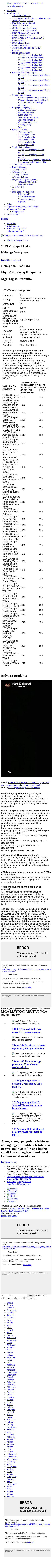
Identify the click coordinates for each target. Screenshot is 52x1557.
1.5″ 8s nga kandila (26, 137)
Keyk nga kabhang (26, 112)
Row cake (22, 127)
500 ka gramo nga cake (22, 20)
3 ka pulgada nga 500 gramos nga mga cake (31, 18)
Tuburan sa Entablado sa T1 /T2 (26, 48)
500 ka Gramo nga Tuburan (24, 30)
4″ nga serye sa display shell (30, 63)
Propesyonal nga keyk (22, 107)
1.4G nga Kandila (20, 174)
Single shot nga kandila (22, 147)
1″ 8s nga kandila (25, 132)
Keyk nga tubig (24, 125)
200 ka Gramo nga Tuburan (24, 28)
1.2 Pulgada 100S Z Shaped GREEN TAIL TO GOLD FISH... (28, 1132)
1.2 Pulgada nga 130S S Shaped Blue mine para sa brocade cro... (27, 1105)
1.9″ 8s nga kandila (26, 142)
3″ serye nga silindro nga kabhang (33, 100)
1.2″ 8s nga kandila (26, 134)
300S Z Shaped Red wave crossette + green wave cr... (27, 1030)
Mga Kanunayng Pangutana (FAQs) (22, 206)
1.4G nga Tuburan (20, 177)
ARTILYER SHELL (21, 15)
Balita (9, 204)
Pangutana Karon (8, 1162)
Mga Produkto (13, 13)
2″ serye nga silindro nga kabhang (33, 97)
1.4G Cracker (18, 187)
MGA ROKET (19, 40)
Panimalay (11, 10)
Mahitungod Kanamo (16, 209)
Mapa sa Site (37, 1208)
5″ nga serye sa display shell (30, 65)
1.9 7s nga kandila (26, 139)
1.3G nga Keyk (19, 169)
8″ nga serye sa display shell (30, 70)
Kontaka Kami (13, 214)
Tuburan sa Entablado (21, 164)
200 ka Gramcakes (20, 25)
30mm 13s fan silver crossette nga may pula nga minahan (28, 1047)
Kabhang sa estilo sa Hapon (24, 72)
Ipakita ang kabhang (21, 53)
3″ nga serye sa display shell (30, 60)
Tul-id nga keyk (25, 115)
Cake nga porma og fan (28, 117)
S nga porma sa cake (27, 110)
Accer (14, 189)
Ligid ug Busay (19, 167)
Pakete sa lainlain (25, 184)
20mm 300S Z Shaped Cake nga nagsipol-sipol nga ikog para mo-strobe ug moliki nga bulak (25, 783)
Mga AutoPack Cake (27, 182)
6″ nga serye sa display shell (30, 67)
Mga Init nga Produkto (20, 1208)
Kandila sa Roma (19, 130)
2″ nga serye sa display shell (30, 55)
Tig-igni (21, 202)
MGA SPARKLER (20, 43)
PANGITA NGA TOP (19, 1211)
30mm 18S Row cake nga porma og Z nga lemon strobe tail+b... (26, 1064)
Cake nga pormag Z (26, 120)
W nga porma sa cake (27, 122)
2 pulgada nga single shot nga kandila (34, 159)
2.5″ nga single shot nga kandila (32, 162)
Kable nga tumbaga (26, 197)
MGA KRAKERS (20, 45)
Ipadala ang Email (9, 1216)
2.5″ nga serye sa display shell (31, 58)
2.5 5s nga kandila (26, 144)
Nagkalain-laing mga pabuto (24, 179)
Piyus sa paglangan (26, 199)
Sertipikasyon (18, 211)
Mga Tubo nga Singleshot (23, 23)
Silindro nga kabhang (21, 95)
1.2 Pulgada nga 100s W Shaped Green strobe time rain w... (27, 1083)
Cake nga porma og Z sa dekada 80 (24, 787)
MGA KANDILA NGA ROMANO (28, 38)
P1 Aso (15, 50)
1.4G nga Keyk (19, 172)
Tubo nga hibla (24, 194)
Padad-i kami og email (11, 260)
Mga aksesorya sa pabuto (23, 192)
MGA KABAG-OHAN (22, 35)
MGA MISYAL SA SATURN (25, 33)
